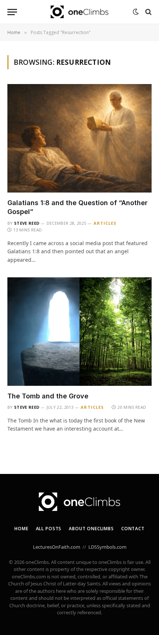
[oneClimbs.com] (79, 12)
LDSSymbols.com (107, 547)
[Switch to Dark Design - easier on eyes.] (136, 12)
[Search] (148, 12)
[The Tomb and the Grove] (79, 331)
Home (21, 528)
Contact (133, 528)
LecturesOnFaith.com (56, 547)
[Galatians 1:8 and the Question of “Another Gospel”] (79, 138)
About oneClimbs (91, 528)
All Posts (49, 528)
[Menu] (12, 12)
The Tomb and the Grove (47, 396)
